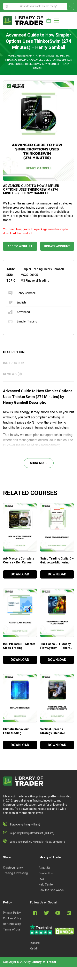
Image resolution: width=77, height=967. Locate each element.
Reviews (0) (12, 374)
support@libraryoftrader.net (26, 833)
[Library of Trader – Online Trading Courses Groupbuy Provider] (23, 20)
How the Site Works (51, 890)
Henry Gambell (26, 293)
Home (11, 55)
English (21, 302)
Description (13, 352)
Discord (35, 943)
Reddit (34, 948)
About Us (45, 867)
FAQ (41, 879)
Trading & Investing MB (49, 55)
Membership (24, 55)
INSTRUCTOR (13, 363)
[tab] (38, 352)
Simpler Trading (27, 321)
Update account (57, 246)
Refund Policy (12, 924)
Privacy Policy (12, 912)
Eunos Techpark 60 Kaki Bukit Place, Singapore (37, 841)
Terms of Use (12, 929)
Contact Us (46, 873)
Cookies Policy (12, 918)
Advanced (23, 312)
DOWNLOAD (20, 574)
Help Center (46, 884)
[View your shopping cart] (48, 20)
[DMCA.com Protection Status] (64, 931)
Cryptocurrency (13, 867)
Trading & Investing (15, 873)
